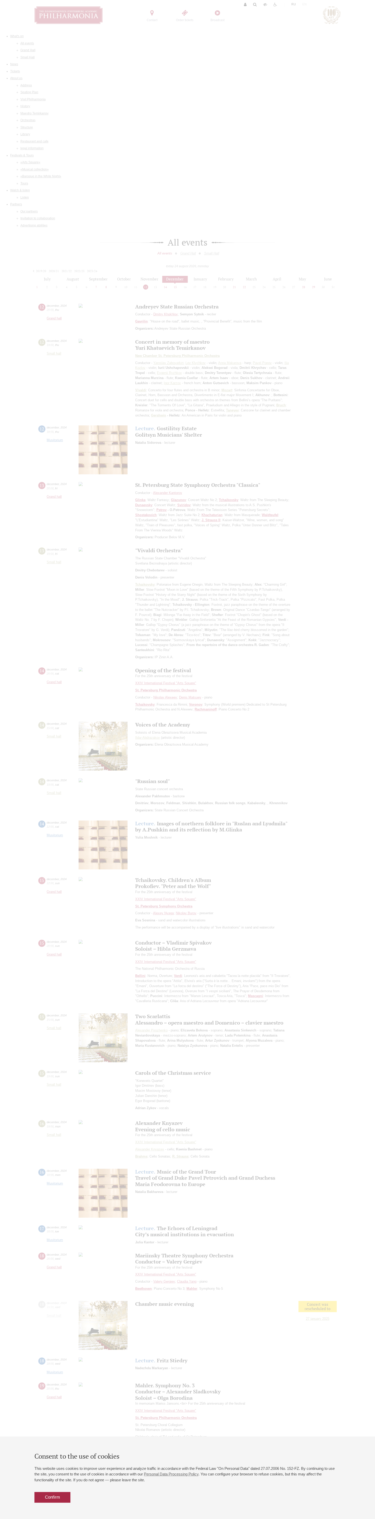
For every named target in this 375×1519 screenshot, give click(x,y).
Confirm (52, 1497)
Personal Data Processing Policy (171, 1474)
